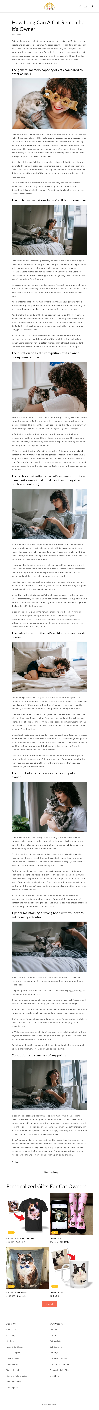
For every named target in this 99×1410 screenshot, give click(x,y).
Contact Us (11, 1330)
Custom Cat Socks (57, 1238)
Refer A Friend (12, 1358)
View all (49, 1304)
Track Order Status (14, 1347)
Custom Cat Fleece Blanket (17, 1292)
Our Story (10, 1335)
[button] (8, 6)
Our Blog (10, 1341)
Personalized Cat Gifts (59, 1370)
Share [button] (17, 1162)
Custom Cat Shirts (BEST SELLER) (20, 1238)
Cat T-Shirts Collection (59, 1364)
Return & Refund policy (16, 1376)
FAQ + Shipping (13, 1353)
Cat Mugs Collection (58, 1358)
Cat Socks (54, 1335)
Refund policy (12, 1387)
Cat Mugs (54, 1353)
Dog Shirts (54, 1376)
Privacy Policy (12, 1364)
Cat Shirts (54, 1330)
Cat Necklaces (56, 1347)
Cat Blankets (55, 1341)
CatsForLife (52, 1404)
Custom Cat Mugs (57, 1292)
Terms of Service (13, 1370)
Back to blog (51, 1172)
